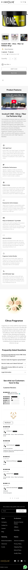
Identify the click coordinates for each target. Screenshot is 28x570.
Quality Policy (17, 553)
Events (3, 547)
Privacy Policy (17, 544)
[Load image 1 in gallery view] (5, 37)
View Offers (7, 64)
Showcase (4, 544)
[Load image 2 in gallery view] (15, 37)
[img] (6, 426)
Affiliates (16, 527)
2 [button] (12, 497)
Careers (3, 528)
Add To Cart (14, 69)
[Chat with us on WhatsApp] (25, 567)
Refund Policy (17, 550)
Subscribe (21, 511)
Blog (2, 531)
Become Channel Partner (18, 523)
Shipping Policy (18, 547)
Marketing (16, 530)
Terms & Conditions (19, 540)
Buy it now (14, 73)
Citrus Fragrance (9, 49)
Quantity (4, 58)
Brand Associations (6, 540)
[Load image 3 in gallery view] (24, 37)
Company (4, 522)
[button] (21, 2)
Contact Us (4, 525)
